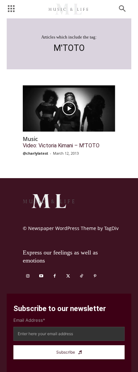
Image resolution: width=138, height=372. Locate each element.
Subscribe (65, 352)
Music (30, 139)
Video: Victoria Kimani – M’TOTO (61, 145)
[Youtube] (41, 276)
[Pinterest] (95, 276)
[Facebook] (55, 276)
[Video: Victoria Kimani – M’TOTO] (69, 108)
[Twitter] (68, 276)
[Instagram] (28, 276)
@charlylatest (35, 153)
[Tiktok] (81, 276)
